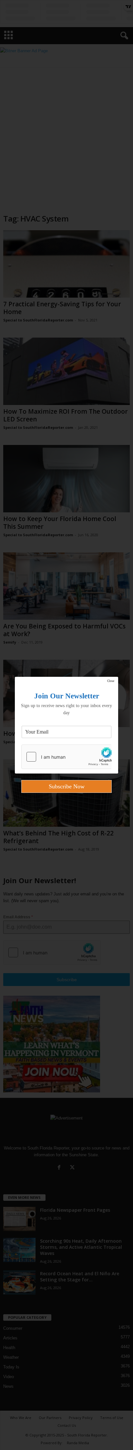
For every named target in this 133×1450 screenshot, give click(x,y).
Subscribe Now (67, 786)
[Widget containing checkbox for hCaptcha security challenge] (66, 757)
